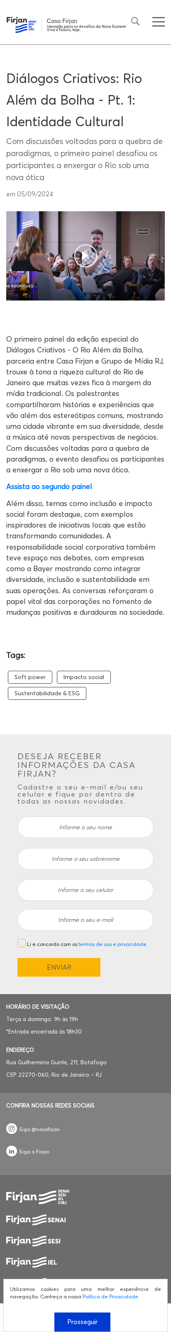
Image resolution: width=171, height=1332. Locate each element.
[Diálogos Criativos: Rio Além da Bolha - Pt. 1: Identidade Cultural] (85, 256)
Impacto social (84, 677)
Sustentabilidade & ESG (47, 693)
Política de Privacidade (110, 1296)
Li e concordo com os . (87, 944)
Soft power (30, 677)
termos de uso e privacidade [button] (112, 944)
